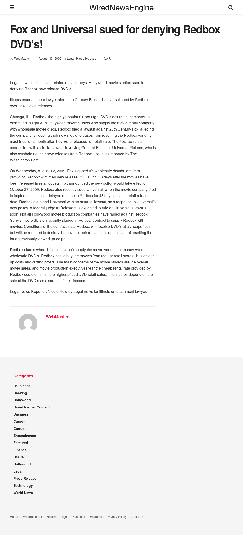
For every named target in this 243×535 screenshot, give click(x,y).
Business (21, 414)
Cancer (19, 421)
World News (23, 492)
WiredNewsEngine (121, 7)
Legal (70, 58)
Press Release (86, 58)
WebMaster (22, 58)
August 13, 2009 (50, 58)
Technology (23, 485)
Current (20, 428)
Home (14, 516)
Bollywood (22, 400)
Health (19, 457)
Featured (21, 442)
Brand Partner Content (32, 407)
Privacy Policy (117, 516)
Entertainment (25, 435)
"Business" (23, 385)
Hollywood (22, 464)
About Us (137, 516)
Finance (20, 449)
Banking (20, 392)
